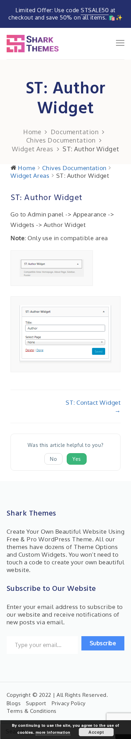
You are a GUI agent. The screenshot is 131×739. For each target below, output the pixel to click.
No (53, 459)
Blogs (14, 703)
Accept (96, 732)
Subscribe (103, 643)
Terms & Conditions (32, 711)
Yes (76, 459)
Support (36, 703)
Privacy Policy (69, 703)
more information (53, 732)
